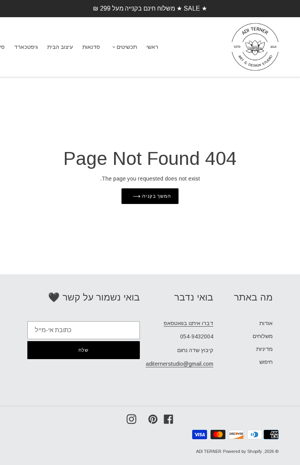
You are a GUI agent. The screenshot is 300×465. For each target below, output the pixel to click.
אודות (266, 323)
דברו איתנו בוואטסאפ (188, 323)
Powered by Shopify (242, 451)
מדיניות (264, 349)
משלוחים (263, 336)
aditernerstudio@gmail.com (179, 364)
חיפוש (266, 362)
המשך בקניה (156, 196)
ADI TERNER (208, 451)
